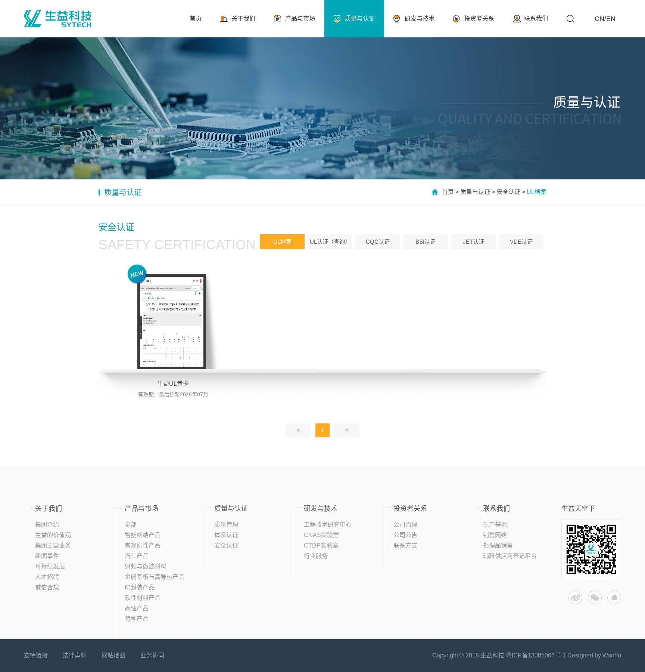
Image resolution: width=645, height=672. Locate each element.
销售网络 (495, 535)
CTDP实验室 (321, 545)
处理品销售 (498, 545)
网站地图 (113, 655)
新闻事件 (47, 556)
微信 (595, 597)
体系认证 (226, 535)
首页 (448, 192)
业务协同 (152, 655)
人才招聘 (47, 577)
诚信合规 (47, 587)
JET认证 (473, 241)
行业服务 (316, 556)
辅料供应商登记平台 (510, 556)
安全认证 (508, 192)
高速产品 (137, 608)
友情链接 (36, 655)
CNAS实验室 (321, 535)
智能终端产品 (143, 535)
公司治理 (405, 524)
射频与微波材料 (145, 566)
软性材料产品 (143, 598)
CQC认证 (378, 241)
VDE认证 (521, 241)
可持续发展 (50, 566)
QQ (614, 597)
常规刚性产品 (143, 545)
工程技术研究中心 (328, 524)
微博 (575, 597)
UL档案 (282, 241)
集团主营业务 (53, 545)
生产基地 (495, 524)
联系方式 (405, 545)
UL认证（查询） (330, 241)
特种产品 (137, 619)
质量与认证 (475, 192)
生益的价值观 (53, 535)
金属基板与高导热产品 (154, 577)
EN (611, 18)
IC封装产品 (140, 587)
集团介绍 (47, 524)
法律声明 (75, 655)
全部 (131, 524)
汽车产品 (137, 556)
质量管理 (226, 524)
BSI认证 (425, 241)
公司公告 (405, 535)
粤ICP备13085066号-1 (536, 655)
